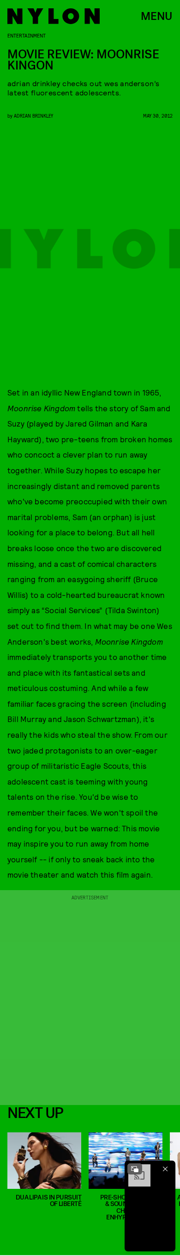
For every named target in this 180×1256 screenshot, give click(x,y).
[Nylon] (53, 16)
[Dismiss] (165, 1168)
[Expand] (134, 1168)
